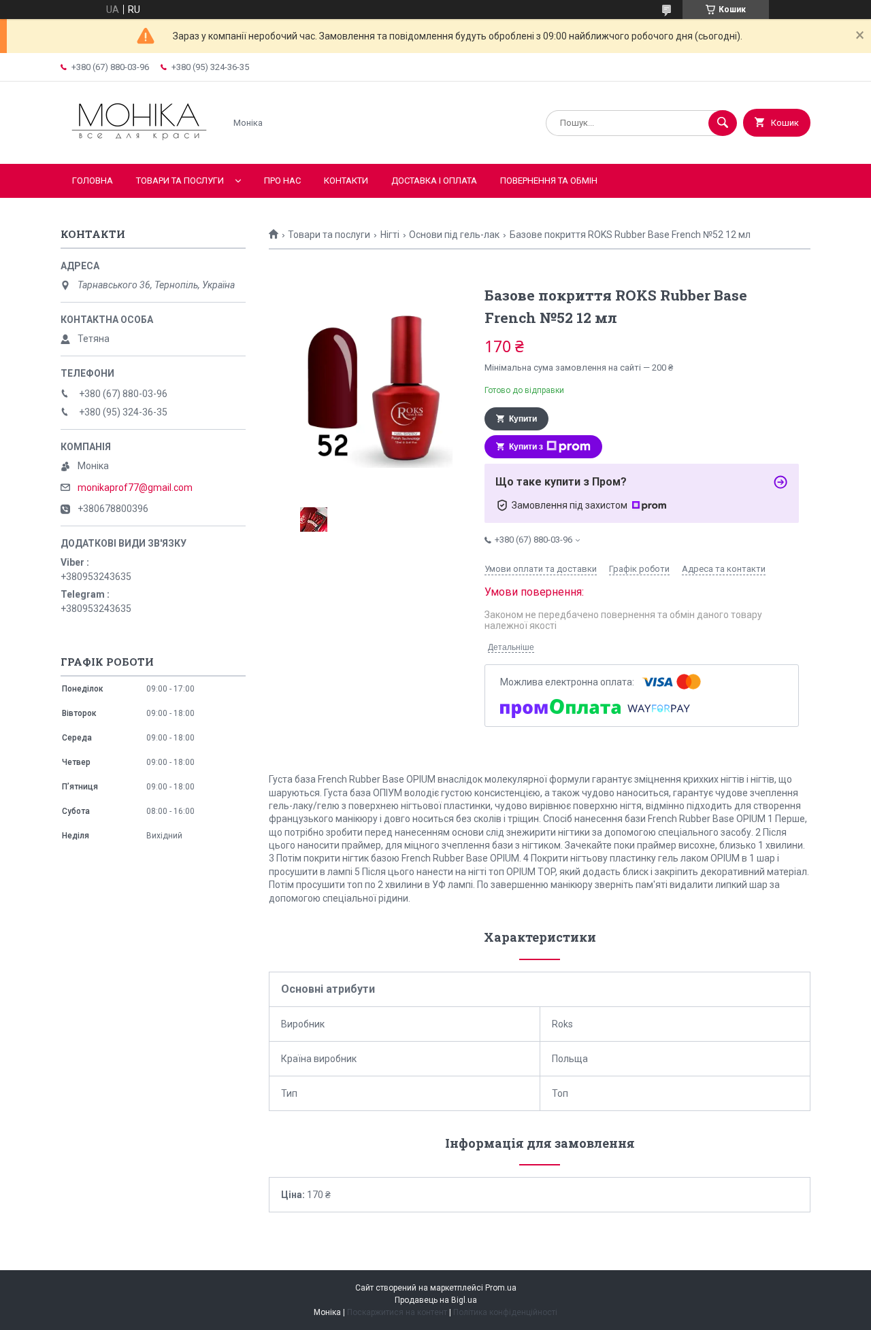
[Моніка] (139, 146)
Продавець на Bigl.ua (436, 1300)
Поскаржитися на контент (397, 1312)
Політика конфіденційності (505, 1312)
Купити (523, 419)
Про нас (282, 180)
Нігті (389, 234)
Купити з (526, 446)
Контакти (346, 180)
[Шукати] (722, 123)
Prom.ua (500, 1288)
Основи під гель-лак (454, 234)
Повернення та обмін (548, 180)
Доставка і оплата (434, 180)
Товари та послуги (180, 180)
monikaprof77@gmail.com (135, 487)
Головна (92, 180)
